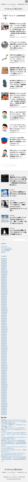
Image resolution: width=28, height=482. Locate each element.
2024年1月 (4, 307)
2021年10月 (4, 349)
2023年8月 (4, 315)
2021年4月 (4, 359)
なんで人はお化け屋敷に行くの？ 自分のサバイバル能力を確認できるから (18, 232)
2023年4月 (4, 321)
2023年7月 (4, 316)
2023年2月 (4, 324)
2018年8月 (4, 409)
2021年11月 (4, 348)
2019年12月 (4, 384)
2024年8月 (4, 296)
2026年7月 (4, 260)
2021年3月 (4, 360)
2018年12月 (4, 403)
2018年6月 (4, 412)
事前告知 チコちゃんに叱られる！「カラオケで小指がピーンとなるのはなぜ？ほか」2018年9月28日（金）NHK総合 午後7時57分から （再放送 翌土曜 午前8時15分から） (18, 29)
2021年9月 (4, 351)
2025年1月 (4, 288)
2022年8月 (4, 334)
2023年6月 (4, 318)
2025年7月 (4, 279)
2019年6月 (4, 393)
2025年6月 (4, 280)
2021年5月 (4, 357)
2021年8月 (4, 353)
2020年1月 (4, 382)
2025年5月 (4, 282)
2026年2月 (4, 268)
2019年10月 (4, 387)
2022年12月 (4, 327)
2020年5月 (4, 376)
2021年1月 (4, 364)
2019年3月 (4, 398)
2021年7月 (4, 354)
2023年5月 (4, 320)
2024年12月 (4, 290)
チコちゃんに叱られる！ (14, 9)
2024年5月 (4, 301)
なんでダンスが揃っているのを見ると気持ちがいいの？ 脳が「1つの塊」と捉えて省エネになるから (14, 434)
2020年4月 (4, 378)
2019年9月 (4, 389)
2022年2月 (4, 343)
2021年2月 (4, 362)
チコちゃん (4, 246)
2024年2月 (4, 305)
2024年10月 (4, 293)
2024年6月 (4, 299)
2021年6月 (4, 356)
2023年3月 (4, 323)
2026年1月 (4, 269)
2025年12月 (4, 271)
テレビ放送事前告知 (22, 37)
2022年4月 (4, 340)
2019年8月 (4, 390)
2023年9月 (4, 313)
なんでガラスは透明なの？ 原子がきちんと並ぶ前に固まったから (18, 194)
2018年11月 (4, 404)
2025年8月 (4, 277)
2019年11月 (4, 386)
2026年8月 (4, 258)
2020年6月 (4, 375)
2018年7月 (4, 411)
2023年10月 (4, 312)
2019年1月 (4, 401)
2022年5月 (4, 338)
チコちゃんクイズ (22, 49)
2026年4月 (4, 265)
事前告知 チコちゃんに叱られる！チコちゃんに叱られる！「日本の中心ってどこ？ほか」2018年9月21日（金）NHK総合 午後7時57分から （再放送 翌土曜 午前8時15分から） (18, 99)
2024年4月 (4, 302)
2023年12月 (4, 309)
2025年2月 (4, 287)
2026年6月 (4, 261)
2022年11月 (4, 329)
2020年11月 (4, 367)
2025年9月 (4, 276)
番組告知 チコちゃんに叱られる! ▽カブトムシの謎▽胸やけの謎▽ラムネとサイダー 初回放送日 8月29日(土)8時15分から (18, 181)
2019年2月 (4, 400)
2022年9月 (4, 332)
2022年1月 (4, 345)
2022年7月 (4, 335)
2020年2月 (4, 381)
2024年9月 (4, 294)
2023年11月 (4, 310)
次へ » (14, 165)
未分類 (3, 252)
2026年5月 (4, 263)
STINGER (18, 479)
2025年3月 (4, 285)
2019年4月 (4, 397)
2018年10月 (4, 406)
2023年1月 (4, 326)
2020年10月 (4, 368)
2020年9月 (4, 370)
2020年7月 (4, 373)
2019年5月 (4, 395)
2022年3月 (4, 342)
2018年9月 (4, 408)
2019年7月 (4, 392)
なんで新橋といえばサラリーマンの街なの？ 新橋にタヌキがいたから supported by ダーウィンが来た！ (18, 206)
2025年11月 (4, 272)
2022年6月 (4, 337)
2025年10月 (4, 274)
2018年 (6, 13)
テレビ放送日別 (5, 250)
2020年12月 (4, 365)
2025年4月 (4, 283)
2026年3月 (4, 266)
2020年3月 (4, 379)
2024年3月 (4, 304)
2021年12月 (4, 346)
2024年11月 (4, 291)
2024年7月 (4, 298)
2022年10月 (4, 331)
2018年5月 (4, 414)
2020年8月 (4, 371)
